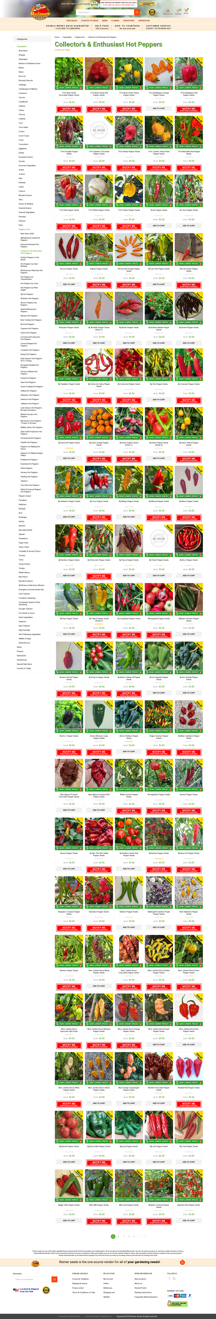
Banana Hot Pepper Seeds (189, 853)
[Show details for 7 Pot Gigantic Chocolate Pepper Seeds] (99, 130)
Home (57, 37)
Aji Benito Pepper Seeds (129, 327)
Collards (22, 119)
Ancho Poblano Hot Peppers (29, 304)
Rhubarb (22, 509)
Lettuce (22, 191)
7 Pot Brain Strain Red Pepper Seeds (99, 94)
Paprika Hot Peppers (29, 442)
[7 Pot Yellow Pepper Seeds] (129, 189)
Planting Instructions (143, 1292)
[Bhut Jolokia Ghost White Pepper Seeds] (69, 1066)
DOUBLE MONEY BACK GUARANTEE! (68, 26)
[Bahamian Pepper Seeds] (159, 832)
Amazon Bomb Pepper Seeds (69, 678)
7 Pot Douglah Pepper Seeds (69, 152)
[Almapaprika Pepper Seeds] (159, 597)
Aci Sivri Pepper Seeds (189, 210)
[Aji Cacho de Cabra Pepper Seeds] (99, 362)
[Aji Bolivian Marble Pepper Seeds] (159, 306)
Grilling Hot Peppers (29, 391)
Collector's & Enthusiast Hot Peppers (31, 252)
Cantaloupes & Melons (28, 89)
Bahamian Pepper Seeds (159, 853)
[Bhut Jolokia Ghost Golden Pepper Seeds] (159, 949)
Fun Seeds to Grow (26, 613)
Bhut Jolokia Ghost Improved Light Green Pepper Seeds (69, 1031)
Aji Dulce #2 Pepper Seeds (69, 443)
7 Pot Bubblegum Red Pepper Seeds (189, 94)
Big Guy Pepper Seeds (129, 1146)
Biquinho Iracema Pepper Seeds (159, 1206)
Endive (21, 153)
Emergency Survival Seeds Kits (31, 589)
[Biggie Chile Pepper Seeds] (69, 1183)
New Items (23, 577)
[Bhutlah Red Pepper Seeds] (189, 1066)
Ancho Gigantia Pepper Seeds (159, 678)
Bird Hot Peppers (27, 324)
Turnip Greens (24, 564)
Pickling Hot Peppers (29, 460)
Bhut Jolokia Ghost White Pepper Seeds (69, 1089)
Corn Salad (23, 127)
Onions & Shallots (26, 204)
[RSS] (174, 1278)
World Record (24, 643)
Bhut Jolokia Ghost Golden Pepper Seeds (159, 971)
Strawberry (23, 538)
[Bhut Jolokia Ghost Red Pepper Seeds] (189, 1008)
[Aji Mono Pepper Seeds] (189, 480)
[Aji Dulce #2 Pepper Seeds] (69, 421)
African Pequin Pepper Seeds (189, 270)
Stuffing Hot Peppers (29, 477)
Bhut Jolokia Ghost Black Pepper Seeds (99, 971)
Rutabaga (22, 517)
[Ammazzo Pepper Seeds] (99, 656)
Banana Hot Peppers (29, 316)
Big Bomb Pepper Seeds (69, 1146)
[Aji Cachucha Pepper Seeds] (129, 362)
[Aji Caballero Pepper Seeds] (69, 362)
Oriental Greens (25, 208)
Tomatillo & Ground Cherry (29, 551)
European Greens (26, 157)
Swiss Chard (24, 547)
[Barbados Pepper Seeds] (99, 890)
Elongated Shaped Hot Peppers (30, 366)
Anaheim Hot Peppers (30, 298)
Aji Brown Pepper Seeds (189, 327)
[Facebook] (170, 1278)
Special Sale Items (24, 664)
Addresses (107, 1288)
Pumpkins (23, 500)
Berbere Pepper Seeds (69, 970)
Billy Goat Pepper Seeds (129, 1205)
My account (168, 14)
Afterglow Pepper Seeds (69, 327)
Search (137, 12)
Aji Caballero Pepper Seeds (69, 384)
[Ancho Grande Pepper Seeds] (189, 656)
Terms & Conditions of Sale (83, 1292)
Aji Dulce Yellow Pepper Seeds (188, 444)
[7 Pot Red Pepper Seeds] (69, 189)
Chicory (22, 114)
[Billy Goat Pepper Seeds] (129, 1183)
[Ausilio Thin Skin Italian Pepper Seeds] (99, 832)
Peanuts (22, 221)
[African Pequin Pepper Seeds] (189, 247)
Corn (21, 123)
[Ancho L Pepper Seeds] (69, 714)
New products (140, 1279)
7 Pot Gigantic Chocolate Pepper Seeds (99, 152)
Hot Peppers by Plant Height (29, 289)
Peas (21, 225)
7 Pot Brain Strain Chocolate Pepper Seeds (69, 94)
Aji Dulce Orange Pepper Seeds (99, 444)
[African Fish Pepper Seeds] (159, 247)
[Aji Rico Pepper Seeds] (189, 538)
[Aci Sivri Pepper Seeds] (189, 189)
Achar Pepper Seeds (158, 210)
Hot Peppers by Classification (27, 278)
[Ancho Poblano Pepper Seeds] (129, 714)
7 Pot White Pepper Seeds (99, 210)
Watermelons (24, 572)
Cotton (21, 131)
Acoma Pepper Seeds (69, 269)
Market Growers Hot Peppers (29, 415)
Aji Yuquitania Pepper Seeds (129, 618)
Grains (21, 170)
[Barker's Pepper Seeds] (129, 890)
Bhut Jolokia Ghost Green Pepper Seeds (188, 971)
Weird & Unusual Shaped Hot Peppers (31, 490)
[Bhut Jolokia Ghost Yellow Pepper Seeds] (99, 1066)
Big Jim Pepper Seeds (159, 1146)
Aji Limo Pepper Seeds (99, 501)
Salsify (21, 521)
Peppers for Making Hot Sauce (30, 448)
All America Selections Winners (31, 585)
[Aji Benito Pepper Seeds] (129, 306)
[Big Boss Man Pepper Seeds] (99, 1125)
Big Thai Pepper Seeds (189, 1146)
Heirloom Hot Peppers (30, 399)
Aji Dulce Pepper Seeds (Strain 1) (129, 444)
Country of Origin (89, 21)
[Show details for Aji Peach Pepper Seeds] (159, 538)
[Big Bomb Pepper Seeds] (69, 1125)
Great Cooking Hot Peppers (32, 386)
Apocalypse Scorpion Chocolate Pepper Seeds (69, 795)
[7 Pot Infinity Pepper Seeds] (129, 130)
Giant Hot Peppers (28, 382)
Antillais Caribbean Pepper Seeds (189, 737)
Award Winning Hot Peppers (28, 310)
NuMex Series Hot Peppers (32, 427)
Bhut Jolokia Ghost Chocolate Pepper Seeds (129, 971)
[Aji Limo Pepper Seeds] (99, 480)
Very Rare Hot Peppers (30, 485)
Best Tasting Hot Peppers (31, 320)
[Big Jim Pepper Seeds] (159, 1125)
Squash (22, 534)
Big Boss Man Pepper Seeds (98, 1146)
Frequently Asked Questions (146, 1297)
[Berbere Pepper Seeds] (69, 949)
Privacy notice (78, 1288)
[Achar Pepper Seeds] (159, 189)
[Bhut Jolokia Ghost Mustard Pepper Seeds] (99, 1008)
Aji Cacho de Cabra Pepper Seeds (99, 385)
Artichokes (23, 51)
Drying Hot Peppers (28, 354)
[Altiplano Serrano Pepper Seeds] (189, 597)
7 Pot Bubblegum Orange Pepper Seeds (159, 94)
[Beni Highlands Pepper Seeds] (189, 890)
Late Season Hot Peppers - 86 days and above (32, 409)
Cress (21, 140)
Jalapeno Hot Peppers (30, 403)
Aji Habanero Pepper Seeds (69, 501)
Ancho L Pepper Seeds (69, 736)
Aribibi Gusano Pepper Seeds (129, 795)
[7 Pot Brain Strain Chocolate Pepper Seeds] (69, 71)
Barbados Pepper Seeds (99, 912)
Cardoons (23, 93)
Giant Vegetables (26, 617)
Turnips (22, 568)
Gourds (22, 161)
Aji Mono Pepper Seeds (188, 501)
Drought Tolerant (25, 609)
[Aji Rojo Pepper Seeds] (69, 597)
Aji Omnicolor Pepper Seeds (99, 560)
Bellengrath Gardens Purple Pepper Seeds (159, 913)
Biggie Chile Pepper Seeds (69, 1205)
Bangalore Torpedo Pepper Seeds (69, 913)
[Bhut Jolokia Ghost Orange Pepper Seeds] (129, 1008)
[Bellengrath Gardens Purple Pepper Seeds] (159, 890)
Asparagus (23, 59)
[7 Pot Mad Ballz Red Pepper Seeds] (189, 130)
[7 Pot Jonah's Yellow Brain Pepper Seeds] (159, 130)
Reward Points (140, 1288)
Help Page (102, 26)
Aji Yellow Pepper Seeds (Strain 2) (99, 619)
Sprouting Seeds (25, 530)
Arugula (22, 55)
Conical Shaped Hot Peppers (29, 344)
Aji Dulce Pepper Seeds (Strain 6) (158, 444)
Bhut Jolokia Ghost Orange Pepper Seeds (129, 1030)
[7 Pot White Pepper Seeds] (99, 189)
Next (139, 1236)
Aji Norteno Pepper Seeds (69, 560)
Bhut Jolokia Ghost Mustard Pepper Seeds (99, 1030)
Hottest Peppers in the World (30, 258)
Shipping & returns (79, 1283)
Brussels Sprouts (26, 80)
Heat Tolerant (24, 626)
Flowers (115, 21)
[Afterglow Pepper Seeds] (69, 306)
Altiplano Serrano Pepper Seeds (189, 619)
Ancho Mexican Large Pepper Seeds (99, 737)
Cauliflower (23, 102)
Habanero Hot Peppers (30, 395)
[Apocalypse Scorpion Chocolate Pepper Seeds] (69, 773)
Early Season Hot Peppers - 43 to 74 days (32, 359)
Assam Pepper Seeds (189, 794)
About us (138, 1283)
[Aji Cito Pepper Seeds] (159, 362)
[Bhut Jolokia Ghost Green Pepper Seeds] (189, 949)
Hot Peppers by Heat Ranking (29, 265)
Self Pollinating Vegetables (30, 634)
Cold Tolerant (24, 594)
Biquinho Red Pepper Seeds (189, 1205)
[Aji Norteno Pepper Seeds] (69, 538)
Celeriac (22, 106)
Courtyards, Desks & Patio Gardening (29, 603)
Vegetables (71, 21)
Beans (21, 68)
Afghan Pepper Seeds (99, 269)
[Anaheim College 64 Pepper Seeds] (129, 656)
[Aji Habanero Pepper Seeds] (69, 480)
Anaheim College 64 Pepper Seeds (129, 678)
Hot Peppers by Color (29, 283)
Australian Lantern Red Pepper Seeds (129, 854)
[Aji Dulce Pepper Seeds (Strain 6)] (159, 421)
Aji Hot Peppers (27, 294)
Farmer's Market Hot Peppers (29, 372)
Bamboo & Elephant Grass (29, 63)
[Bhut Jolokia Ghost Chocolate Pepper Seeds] (129, 949)
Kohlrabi (22, 182)
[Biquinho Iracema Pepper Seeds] (159, 1183)
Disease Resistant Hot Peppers (30, 245)
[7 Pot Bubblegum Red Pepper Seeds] (189, 71)
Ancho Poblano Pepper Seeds (129, 737)
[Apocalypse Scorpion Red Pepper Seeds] (99, 773)
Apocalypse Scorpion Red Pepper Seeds (99, 795)
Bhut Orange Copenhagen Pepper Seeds (128, 1089)
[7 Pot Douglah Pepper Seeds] (69, 130)
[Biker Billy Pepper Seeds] (99, 1183)
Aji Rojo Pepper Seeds (69, 618)
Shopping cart (109, 1292)
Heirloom (22, 621)
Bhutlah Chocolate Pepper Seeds (159, 1089)
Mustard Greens (25, 195)
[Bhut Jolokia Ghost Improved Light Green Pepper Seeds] (69, 1008)
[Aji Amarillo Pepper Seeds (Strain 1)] (99, 306)
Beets (21, 72)
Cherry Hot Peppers (29, 333)
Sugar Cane (23, 543)
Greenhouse (144, 21)
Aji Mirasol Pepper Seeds (159, 501)
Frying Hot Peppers (28, 378)
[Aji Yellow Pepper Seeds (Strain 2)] (99, 597)
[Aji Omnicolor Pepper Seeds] (99, 538)
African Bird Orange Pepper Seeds (129, 270)
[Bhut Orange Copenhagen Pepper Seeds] (129, 1066)
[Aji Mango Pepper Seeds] (129, 480)
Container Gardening (27, 598)
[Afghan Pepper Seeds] (99, 247)
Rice (20, 513)
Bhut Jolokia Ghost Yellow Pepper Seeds (99, 1089)
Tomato (22, 555)
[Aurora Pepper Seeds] (69, 832)
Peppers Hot (24, 229)
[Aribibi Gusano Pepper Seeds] (129, 773)
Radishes (22, 504)
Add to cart (159, 108)
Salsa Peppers (26, 468)
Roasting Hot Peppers (30, 464)
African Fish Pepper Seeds (159, 269)
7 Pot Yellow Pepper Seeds (129, 210)
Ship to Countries (127, 26)
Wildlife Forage (25, 638)
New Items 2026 (27, 234)
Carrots (22, 97)
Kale (20, 178)
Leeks (21, 187)
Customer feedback (80, 1279)
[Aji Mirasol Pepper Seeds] (159, 480)
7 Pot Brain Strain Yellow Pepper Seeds (129, 94)
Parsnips (22, 216)
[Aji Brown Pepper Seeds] (189, 306)
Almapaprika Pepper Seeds (159, 618)
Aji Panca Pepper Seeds (129, 560)
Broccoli (22, 76)
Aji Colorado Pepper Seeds (189, 384)
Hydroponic (128, 21)
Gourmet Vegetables (27, 165)
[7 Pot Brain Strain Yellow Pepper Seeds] (129, 71)
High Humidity (24, 630)
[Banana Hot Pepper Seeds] (189, 832)
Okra (20, 199)
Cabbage (22, 85)
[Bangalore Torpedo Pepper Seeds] (69, 890)
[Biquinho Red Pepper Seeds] (189, 1183)
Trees (21, 560)
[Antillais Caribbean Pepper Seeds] (189, 714)
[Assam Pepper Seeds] (189, 773)
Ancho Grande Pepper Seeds (189, 678)
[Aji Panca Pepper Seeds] (129, 538)
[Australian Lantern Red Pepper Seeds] (129, 832)
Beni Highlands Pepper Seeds (189, 913)
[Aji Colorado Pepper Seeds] (189, 362)
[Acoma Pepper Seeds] (69, 247)
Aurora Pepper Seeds (69, 853)
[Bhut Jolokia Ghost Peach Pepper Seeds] (159, 1008)
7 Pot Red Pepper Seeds (69, 210)
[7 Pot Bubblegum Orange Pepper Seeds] (159, 71)
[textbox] (105, 12)
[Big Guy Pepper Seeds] (129, 1125)
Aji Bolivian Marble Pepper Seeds (158, 328)
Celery (21, 110)
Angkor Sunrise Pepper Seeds (159, 737)
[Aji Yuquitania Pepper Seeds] (129, 597)
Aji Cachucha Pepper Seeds (129, 384)
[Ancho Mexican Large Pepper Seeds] (99, 714)
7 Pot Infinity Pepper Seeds (129, 151)
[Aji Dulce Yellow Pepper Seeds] (189, 421)
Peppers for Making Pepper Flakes (32, 454)
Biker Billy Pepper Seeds (99, 1205)
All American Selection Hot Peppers (32, 271)
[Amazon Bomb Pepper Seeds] (69, 656)
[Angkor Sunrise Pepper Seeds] (159, 714)
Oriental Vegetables (27, 212)
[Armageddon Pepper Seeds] (159, 773)
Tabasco (24, 481)
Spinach (22, 526)
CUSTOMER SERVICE (158, 26)
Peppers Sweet (25, 496)
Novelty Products (26, 581)
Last (144, 1236)
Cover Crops (24, 136)
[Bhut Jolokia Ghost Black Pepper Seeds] (99, 949)
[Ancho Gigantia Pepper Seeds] (159, 656)
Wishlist (106, 1297)
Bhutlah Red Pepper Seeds (189, 1088)
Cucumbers (23, 144)
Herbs (105, 21)
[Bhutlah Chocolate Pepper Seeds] (159, 1066)
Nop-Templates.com (103, 1316)
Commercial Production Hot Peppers (30, 338)
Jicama (22, 174)
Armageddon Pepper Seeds (159, 794)
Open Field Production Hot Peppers (31, 432)
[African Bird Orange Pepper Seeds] (129, 247)
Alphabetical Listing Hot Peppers (30, 239)
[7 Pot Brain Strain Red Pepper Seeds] (99, 71)
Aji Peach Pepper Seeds (159, 560)
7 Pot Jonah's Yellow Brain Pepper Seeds (159, 152)
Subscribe (54, 1279)
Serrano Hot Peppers (29, 472)
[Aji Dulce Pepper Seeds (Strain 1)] (129, 421)
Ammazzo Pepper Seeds (99, 677)
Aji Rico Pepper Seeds (189, 560)
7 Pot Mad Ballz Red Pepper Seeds (189, 152)
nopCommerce (74, 1316)
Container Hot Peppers (30, 350)
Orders (106, 1283)
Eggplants (23, 148)
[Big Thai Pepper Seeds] (189, 1125)
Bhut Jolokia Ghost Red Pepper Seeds (188, 1030)
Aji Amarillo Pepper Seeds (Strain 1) (99, 328)
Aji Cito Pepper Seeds (159, 384)
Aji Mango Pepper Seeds (129, 501)
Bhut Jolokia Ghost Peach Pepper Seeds (159, 1030)
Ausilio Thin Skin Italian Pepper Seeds (99, 854)
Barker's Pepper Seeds (129, 912)
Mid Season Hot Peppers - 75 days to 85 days (31, 422)
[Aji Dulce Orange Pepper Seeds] (99, 421)
